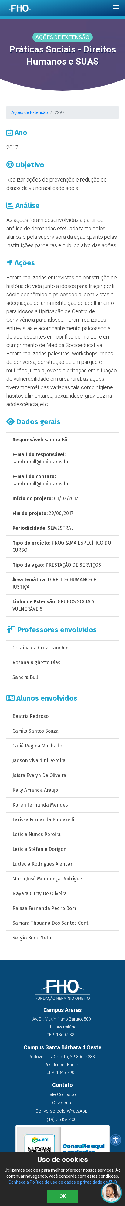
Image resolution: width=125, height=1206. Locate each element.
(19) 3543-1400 (61, 1119)
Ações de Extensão (29, 112)
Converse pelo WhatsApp (61, 1111)
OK (62, 1196)
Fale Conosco (61, 1094)
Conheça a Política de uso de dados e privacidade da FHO (62, 1182)
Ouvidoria (61, 1103)
